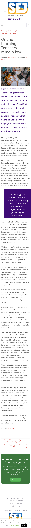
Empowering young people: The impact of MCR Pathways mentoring (15, 446)
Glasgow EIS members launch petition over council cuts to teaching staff (15, 441)
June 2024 (15, 18)
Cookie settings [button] (14, 525)
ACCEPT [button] (24, 525)
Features (11, 428)
